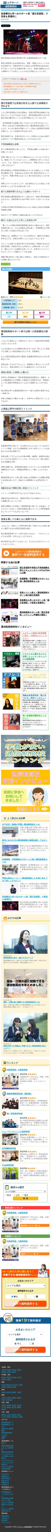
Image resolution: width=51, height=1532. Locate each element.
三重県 (19, 1392)
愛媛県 (19, 1407)
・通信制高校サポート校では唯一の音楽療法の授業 (19, 86)
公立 (17, 1195)
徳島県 (9, 1407)
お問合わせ (5, 1518)
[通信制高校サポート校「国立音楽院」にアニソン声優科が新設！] (9, 612)
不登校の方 (5, 1484)
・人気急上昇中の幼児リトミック (13, 89)
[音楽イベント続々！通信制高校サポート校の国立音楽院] (9, 592)
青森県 (9, 1370)
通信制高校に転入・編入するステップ (18, 958)
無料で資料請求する (25, 1303)
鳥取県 (3, 1405)
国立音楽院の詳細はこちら (25, 322)
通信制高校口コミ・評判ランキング (7, 1494)
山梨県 (9, 1379)
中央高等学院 (8, 1165)
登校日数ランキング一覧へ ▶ (30, 1225)
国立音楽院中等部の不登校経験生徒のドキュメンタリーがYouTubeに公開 (35, 570)
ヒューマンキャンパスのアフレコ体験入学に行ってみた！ (34, 677)
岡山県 (14, 1405)
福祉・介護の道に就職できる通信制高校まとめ (21, 1002)
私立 (9, 1195)
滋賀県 (19, 1398)
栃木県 (14, 1387)
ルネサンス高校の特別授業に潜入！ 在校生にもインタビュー (35, 635)
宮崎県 (9, 1417)
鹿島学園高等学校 (7, 1446)
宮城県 (19, 1370)
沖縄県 (20, 1417)
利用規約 (4, 1520)
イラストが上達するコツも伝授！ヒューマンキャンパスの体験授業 (34, 656)
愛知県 (3, 1392)
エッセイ (4, 1435)
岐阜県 (9, 1392)
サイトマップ (5, 1522)
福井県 (3, 1379)
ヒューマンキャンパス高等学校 (16, 1132)
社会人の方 (5, 1480)
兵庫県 (9, 1398)
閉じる (23, 79)
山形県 (9, 1372)
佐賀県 (9, 1415)
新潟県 (3, 1377)
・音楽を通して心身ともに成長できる (14, 92)
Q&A (3, 1438)
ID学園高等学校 (9, 1148)
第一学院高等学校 (15, 1114)
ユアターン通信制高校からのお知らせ (7, 1504)
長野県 (9, 1377)
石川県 (19, 1377)
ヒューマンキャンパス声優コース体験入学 (7, 1456)
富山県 (14, 1377)
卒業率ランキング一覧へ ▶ (30, 1254)
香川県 (14, 1407)
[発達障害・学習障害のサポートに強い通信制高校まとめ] (9, 579)
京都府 (14, 1398)
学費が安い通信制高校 (7, 1429)
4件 (49, 297)
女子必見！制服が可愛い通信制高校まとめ (21, 824)
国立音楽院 (7, 269)
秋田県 (3, 1372)
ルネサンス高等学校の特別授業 (7, 1467)
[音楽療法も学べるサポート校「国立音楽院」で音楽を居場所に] (9, 600)
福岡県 (3, 1415)
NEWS (3, 1437)
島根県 (9, 1405)
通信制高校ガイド (7, 1422)
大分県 (3, 1417)
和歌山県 (10, 1400)
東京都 (3, 1385)
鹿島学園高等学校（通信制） (20, 1094)
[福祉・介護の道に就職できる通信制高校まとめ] (25, 970)
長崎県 (14, 1415)
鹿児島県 (15, 1417)
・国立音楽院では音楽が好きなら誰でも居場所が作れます (21, 84)
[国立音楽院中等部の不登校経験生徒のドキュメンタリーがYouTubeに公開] (9, 567)
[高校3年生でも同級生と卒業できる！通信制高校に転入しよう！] (25, 1014)
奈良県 (3, 1400)
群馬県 (9, 1387)
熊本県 (19, 1415)
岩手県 (14, 1370)
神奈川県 (10, 1385)
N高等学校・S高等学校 (17, 1070)
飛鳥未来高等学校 (7, 1452)
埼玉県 (15, 1385)
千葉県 (20, 1385)
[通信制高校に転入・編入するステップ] (25, 926)
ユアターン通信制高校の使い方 (7, 1510)
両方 (26, 1195)
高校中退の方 (5, 1478)
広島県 (19, 1405)
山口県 (3, 1407)
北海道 (3, 1370)
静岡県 (14, 1392)
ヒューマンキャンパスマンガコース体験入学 (7, 1462)
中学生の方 (5, 1474)
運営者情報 (5, 1516)
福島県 (14, 1372)
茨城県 (3, 1387)
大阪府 (3, 1398)
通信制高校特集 (6, 1433)
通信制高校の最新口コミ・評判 (7, 1499)
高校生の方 (5, 1476)
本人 (16, 1296)
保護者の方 (5, 1482)
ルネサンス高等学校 (7, 1449)
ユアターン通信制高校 (24, 1527)
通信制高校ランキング (7, 1425)
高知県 (3, 1409)
